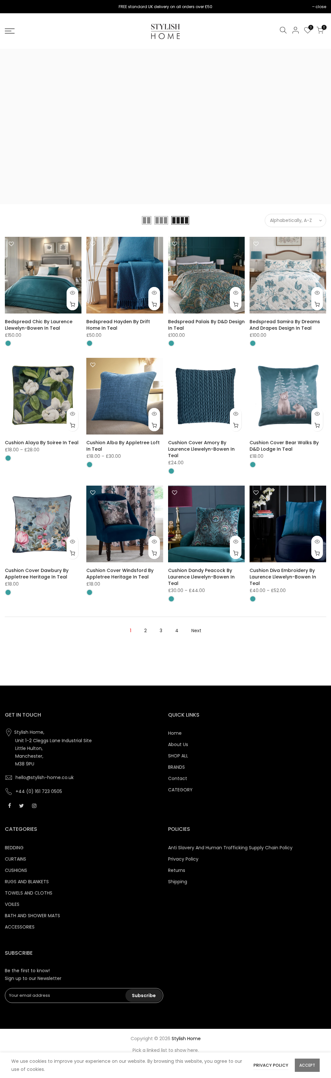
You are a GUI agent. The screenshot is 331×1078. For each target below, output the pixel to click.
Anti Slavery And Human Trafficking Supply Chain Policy (230, 847)
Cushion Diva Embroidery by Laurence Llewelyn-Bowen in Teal (283, 577)
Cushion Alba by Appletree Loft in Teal (123, 445)
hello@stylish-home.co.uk (45, 777)
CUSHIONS (16, 870)
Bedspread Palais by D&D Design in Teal (206, 324)
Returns (176, 870)
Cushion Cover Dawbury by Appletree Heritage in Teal (37, 573)
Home (175, 733)
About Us (178, 744)
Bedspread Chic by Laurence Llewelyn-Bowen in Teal (38, 324)
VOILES (12, 904)
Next (196, 630)
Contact (177, 778)
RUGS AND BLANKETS (27, 881)
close (13, 6)
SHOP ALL (178, 756)
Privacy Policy (183, 859)
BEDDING (14, 847)
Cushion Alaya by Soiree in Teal (42, 442)
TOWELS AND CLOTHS (28, 893)
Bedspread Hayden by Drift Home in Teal (118, 324)
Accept (307, 1065)
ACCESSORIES (20, 927)
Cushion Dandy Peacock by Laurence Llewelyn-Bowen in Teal (201, 577)
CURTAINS (15, 859)
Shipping (177, 881)
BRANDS (176, 767)
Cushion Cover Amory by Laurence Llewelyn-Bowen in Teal (201, 449)
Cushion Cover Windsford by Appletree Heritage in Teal (120, 573)
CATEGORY (180, 789)
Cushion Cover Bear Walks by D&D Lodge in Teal (284, 445)
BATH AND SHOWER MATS (32, 915)
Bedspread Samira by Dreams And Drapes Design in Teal (285, 324)
